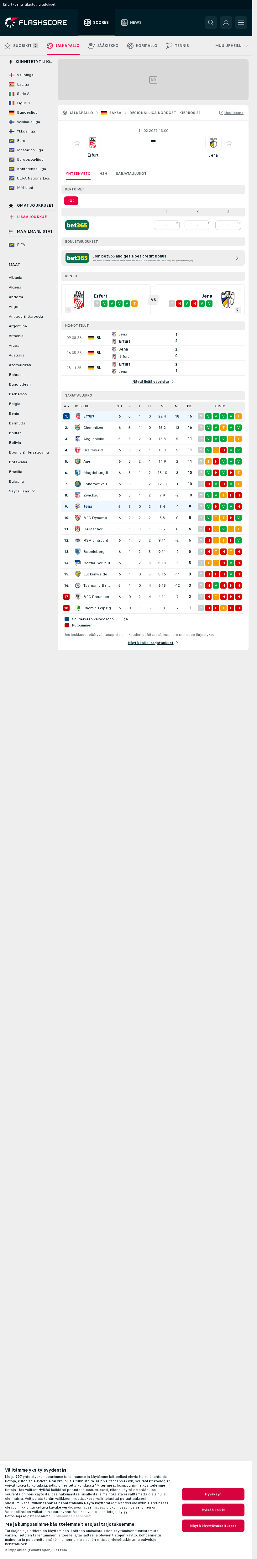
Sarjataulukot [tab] (131, 173)
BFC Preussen (96, 596)
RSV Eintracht (95, 540)
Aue (86, 461)
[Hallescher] (78, 529)
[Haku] (211, 22)
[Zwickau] (78, 495)
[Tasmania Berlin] (78, 585)
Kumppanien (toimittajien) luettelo (36, 1550)
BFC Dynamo (95, 517)
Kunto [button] (219, 406)
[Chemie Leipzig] (78, 608)
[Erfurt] (78, 416)
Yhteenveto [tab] (78, 173)
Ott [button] (119, 406)
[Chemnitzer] (78, 427)
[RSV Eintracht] (78, 540)
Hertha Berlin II (96, 562)
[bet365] (77, 225)
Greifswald (93, 450)
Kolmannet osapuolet (72, 1516)
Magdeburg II (95, 472)
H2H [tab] (103, 173)
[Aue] (78, 461)
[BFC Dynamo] (78, 518)
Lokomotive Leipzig (97, 483)
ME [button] (177, 406)
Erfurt (92, 155)
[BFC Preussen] (78, 597)
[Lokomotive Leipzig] (78, 484)
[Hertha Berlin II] (78, 563)
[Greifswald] (78, 450)
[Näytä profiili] (93, 143)
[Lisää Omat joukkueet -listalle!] (77, 143)
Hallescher (92, 529)
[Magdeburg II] (78, 473)
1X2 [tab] (71, 201)
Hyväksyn (213, 1494)
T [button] (139, 406)
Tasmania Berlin (97, 585)
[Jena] (78, 506)
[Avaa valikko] (241, 22)
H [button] (149, 406)
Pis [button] (189, 406)
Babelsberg (94, 551)
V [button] (129, 406)
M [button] (162, 406)
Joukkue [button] (82, 406)
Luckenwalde (95, 574)
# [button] (65, 406)
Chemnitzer (93, 427)
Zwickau (90, 495)
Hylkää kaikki (213, 1510)
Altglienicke (93, 438)
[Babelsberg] (78, 551)
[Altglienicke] (78, 439)
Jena (213, 155)
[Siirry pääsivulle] (40, 23)
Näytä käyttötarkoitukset (213, 1526)
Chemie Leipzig (97, 608)
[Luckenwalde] (78, 574)
